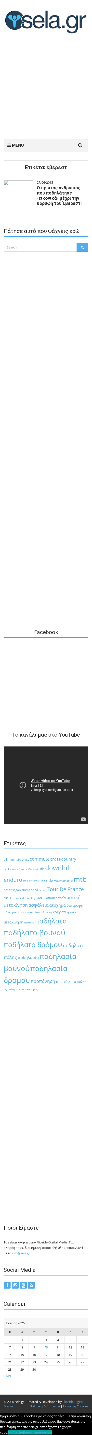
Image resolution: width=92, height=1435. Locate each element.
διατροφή (74, 905)
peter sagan (12, 890)
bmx (25, 859)
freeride (46, 880)
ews (25, 881)
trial (6, 898)
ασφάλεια (38, 905)
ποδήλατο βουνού (34, 933)
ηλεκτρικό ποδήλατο (19, 912)
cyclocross (11, 869)
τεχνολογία (11, 989)
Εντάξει (13, 1432)
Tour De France (65, 889)
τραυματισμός (28, 989)
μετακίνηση (13, 922)
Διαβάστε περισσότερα (35, 1432)
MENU (17, 145)
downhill (58, 867)
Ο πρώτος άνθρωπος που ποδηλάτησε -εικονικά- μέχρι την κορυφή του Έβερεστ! (59, 195)
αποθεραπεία (56, 898)
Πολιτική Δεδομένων (45, 1406)
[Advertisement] (46, 87)
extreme (33, 881)
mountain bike (63, 881)
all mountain (12, 859)
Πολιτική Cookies (75, 1406)
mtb (80, 879)
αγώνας (38, 897)
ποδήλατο (51, 920)
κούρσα (59, 911)
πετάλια (29, 922)
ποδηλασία (28, 957)
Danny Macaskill (29, 869)
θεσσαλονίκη (43, 912)
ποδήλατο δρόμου (33, 944)
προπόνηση (43, 981)
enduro (13, 879)
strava (41, 889)
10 (46, 1347)
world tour (23, 898)
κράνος (71, 912)
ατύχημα (57, 905)
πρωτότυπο (66, 981)
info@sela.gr (21, 1253)
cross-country (63, 859)
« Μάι (8, 1376)
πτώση (82, 982)
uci (12, 897)
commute (40, 859)
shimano (28, 890)
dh (42, 869)
